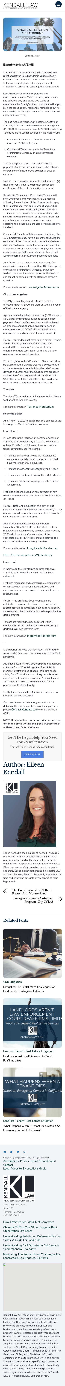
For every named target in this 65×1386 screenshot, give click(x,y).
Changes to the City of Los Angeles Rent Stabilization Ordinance (30, 1229)
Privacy (24, 1161)
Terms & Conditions (42, 1161)
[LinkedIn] (17, 1152)
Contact (8, 1165)
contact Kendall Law (24, 709)
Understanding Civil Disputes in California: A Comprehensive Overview (31, 1247)
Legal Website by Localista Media (24, 1168)
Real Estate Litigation (39, 1051)
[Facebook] (4, 1152)
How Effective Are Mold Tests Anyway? (28, 1222)
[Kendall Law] (20, 8)
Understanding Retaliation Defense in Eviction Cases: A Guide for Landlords (32, 1238)
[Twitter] (11, 1152)
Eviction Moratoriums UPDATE (18, 65)
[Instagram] (24, 1152)
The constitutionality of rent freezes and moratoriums (32, 892)
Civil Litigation (12, 982)
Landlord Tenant (14, 1051)
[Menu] (58, 4)
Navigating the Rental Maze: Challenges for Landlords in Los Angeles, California (31, 1256)
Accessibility (11, 1161)
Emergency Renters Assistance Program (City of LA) (33, 900)
